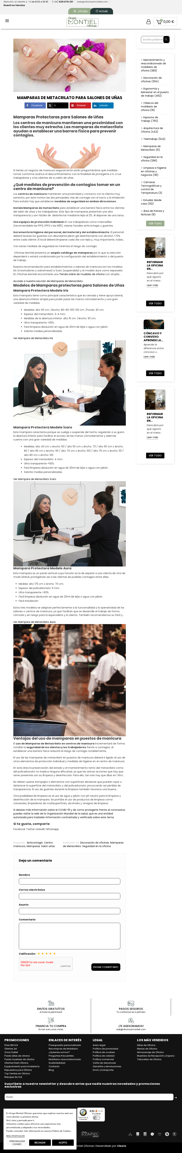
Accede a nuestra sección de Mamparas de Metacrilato (48, 281)
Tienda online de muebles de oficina (82, 274)
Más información (15, 1135)
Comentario (27, 919)
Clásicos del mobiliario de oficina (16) (149, 106)
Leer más (152, 285)
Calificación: (27, 954)
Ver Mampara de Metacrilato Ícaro (34, 479)
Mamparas (33, 846)
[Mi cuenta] (149, 21)
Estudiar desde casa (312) (151, 201)
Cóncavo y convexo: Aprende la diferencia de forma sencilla (153, 336)
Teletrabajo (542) (154, 139)
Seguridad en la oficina (96, 846)
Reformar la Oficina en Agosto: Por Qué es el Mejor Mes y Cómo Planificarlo (155, 265)
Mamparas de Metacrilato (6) (151, 148)
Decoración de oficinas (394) (151, 79)
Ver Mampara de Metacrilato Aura (34, 622)
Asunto (24, 904)
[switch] (96, 1118)
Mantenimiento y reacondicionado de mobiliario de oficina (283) (153, 65)
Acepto (63, 1142)
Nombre (24, 875)
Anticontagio (35, 842)
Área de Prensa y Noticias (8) (152, 212)
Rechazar (39, 1142)
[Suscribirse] (176, 1097)
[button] (165, 22)
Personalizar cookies (17, 1143)
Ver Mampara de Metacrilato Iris (33, 338)
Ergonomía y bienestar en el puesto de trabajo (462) (155, 92)
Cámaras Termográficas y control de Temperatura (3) (151, 187)
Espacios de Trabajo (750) (149, 119)
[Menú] (103, 1110)
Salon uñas (48, 846)
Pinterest (81, 105)
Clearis (121, 1146)
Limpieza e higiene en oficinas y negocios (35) (153, 171)
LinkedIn (103, 105)
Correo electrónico (32, 890)
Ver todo (155, 223)
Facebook (37, 105)
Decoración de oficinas (94, 842)
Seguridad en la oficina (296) (152, 158)
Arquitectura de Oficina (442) (152, 129)
